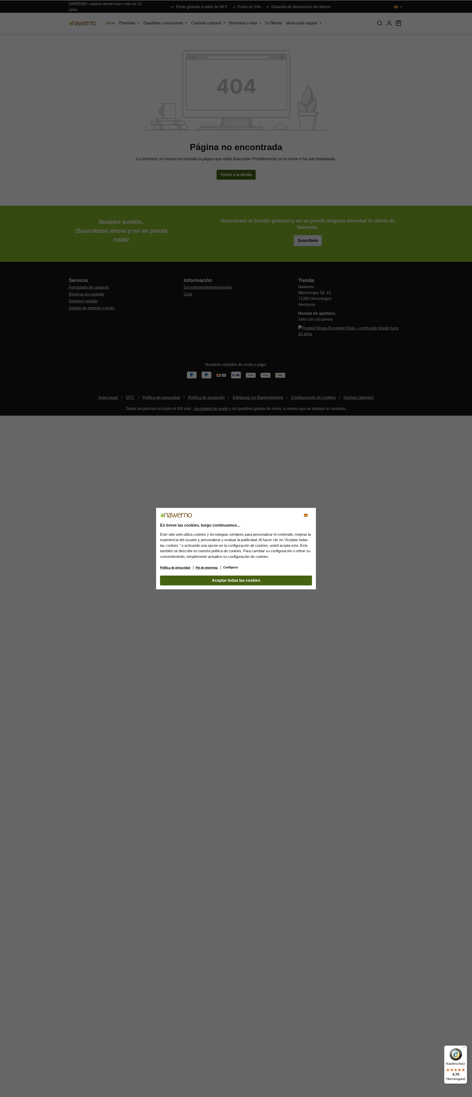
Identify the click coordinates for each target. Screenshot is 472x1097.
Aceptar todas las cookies (236, 580)
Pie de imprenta (207, 567)
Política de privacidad (175, 567)
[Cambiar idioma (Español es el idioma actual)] (308, 515)
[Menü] (464, 1048)
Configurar (230, 567)
